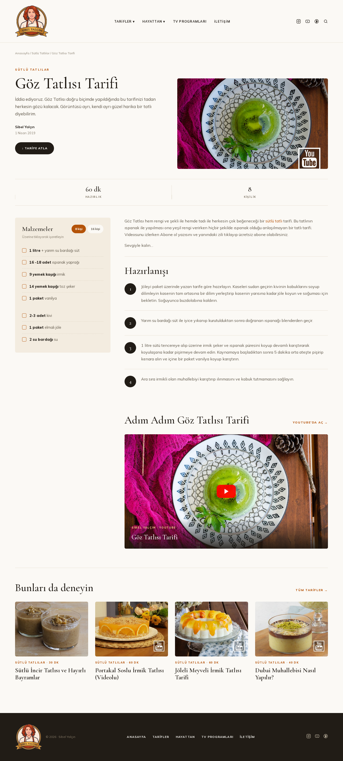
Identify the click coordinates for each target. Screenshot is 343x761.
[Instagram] (298, 21)
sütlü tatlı (273, 220)
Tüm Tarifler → (312, 590)
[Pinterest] (316, 21)
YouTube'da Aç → (310, 422)
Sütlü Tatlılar (40, 53)
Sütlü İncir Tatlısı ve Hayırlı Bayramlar (50, 674)
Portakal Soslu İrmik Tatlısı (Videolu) (129, 674)
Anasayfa (22, 53)
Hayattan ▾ (153, 21)
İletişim (222, 21)
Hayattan (185, 737)
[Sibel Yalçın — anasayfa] (31, 21)
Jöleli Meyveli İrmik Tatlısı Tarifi (208, 674)
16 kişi (95, 229)
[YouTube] (307, 21)
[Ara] (325, 21)
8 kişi (78, 229)
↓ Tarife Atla (34, 148)
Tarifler (160, 737)
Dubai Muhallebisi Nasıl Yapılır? (285, 674)
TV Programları (190, 21)
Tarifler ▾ (124, 21)
